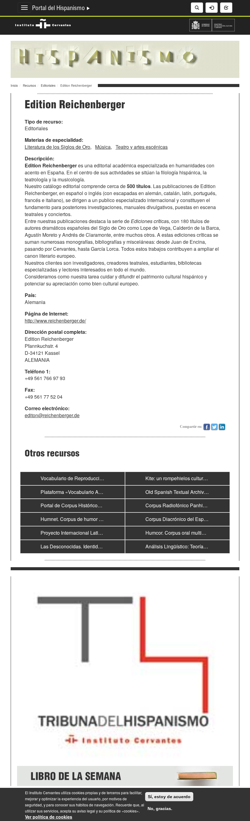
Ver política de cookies (48, 817)
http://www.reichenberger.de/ (55, 320)
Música (103, 146)
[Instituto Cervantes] (43, 23)
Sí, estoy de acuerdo (169, 796)
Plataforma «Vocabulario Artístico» (78, 491)
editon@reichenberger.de (52, 415)
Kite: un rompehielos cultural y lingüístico (189, 478)
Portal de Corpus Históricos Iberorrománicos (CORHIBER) (104, 505)
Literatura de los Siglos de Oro (57, 146)
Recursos (29, 85)
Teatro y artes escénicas (142, 146)
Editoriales (48, 85)
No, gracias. (160, 808)
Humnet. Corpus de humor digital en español (89, 518)
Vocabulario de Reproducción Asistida (82, 478)
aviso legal (86, 810)
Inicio (14, 85)
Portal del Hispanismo (59, 9)
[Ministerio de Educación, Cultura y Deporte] (212, 24)
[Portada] (125, 59)
